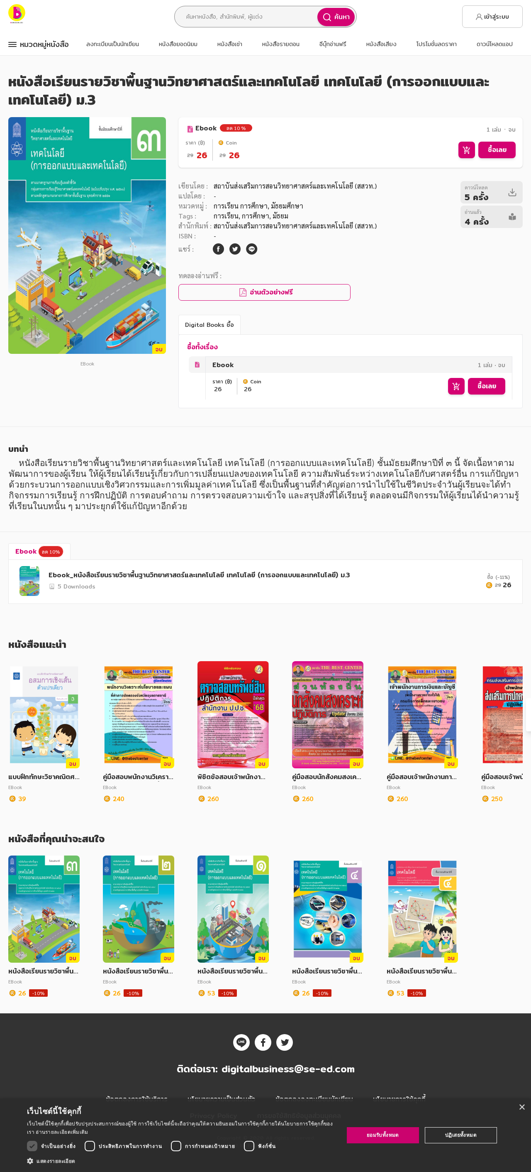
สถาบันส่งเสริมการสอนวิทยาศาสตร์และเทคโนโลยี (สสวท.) (295, 185)
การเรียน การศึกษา (241, 205)
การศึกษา (255, 215)
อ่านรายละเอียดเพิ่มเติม (62, 1131)
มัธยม (280, 215)
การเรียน (226, 215)
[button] (180, 1161)
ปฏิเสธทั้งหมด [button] (461, 1134)
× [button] (522, 1107)
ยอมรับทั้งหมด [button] (383, 1134)
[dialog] (265, 1135)
